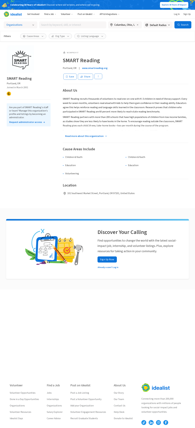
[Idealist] (13, 14)
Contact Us (119, 405)
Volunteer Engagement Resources (88, 412)
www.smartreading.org (94, 68)
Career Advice (54, 418)
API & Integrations (108, 14)
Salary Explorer (55, 412)
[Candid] (9, 94)
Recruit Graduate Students (84, 418)
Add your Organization (82, 405)
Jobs (49, 393)
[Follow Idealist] (143, 422)
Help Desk (119, 412)
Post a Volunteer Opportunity (85, 399)
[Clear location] (137, 25)
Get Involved (33, 14)
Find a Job (49, 14)
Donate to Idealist (123, 418)
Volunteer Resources (20, 412)
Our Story (119, 393)
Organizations (17, 405)
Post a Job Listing (79, 393)
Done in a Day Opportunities (24, 399)
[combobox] (72, 25)
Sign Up (187, 14)
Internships (53, 399)
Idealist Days (16, 418)
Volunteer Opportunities (22, 393)
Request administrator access (25, 122)
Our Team (119, 399)
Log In (177, 14)
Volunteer (65, 14)
